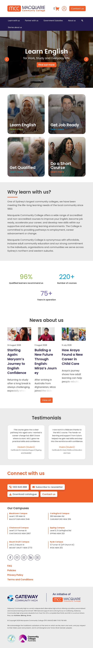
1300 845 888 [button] (20, 487)
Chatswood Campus (19, 527)
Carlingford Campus (59, 513)
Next (86, 59)
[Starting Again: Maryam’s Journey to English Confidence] (19, 334)
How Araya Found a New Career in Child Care (72, 357)
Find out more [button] (46, 64)
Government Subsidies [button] (53, 20)
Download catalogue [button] (25, 494)
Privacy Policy (15, 575)
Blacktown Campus (18, 513)
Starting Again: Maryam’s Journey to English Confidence (16, 361)
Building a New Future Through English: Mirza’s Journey (46, 361)
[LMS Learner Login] (64, 8)
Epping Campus (57, 527)
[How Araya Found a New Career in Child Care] (74, 334)
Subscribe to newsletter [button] (49, 487)
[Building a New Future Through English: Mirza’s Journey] (46, 334)
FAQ (9, 565)
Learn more (16, 129)
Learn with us (14, 20)
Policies (11, 570)
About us (72, 20)
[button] (82, 20)
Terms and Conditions (20, 579)
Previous (7, 59)
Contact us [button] (77, 8)
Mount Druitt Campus (19, 541)
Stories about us (15, 27)
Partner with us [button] (31, 20)
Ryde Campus (56, 541)
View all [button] (46, 400)
